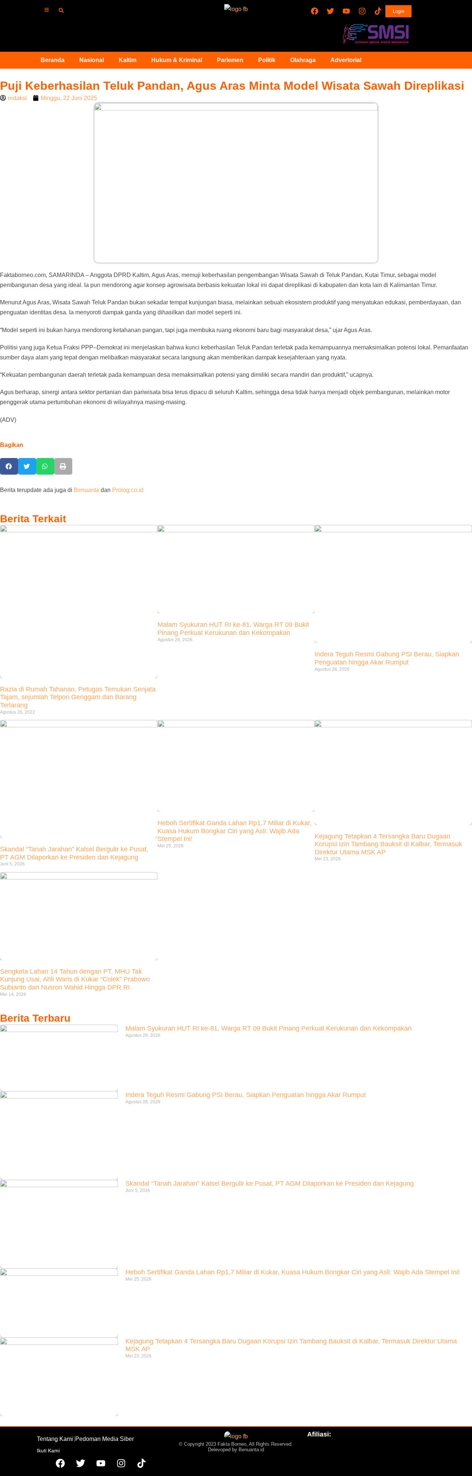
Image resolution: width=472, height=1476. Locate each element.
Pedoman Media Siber (104, 1439)
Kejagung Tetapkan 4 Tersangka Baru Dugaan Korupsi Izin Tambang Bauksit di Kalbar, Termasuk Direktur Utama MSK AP (388, 844)
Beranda (53, 60)
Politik (266, 60)
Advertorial (345, 60)
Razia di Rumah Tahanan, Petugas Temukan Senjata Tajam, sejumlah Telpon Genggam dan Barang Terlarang (78, 697)
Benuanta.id (251, 1449)
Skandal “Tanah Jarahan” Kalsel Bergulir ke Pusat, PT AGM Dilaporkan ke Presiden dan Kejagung (74, 853)
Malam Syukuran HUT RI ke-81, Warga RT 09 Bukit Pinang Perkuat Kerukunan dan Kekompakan (233, 628)
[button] (61, 10)
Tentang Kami (55, 1439)
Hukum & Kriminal (176, 60)
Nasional (91, 60)
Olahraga (303, 60)
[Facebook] (314, 11)
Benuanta (86, 490)
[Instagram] (362, 11)
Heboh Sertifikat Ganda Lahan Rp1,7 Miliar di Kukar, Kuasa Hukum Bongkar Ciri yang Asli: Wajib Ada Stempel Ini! (234, 831)
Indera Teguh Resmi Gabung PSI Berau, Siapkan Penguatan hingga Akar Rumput (387, 658)
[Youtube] (346, 11)
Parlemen (230, 60)
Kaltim (127, 60)
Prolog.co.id (127, 490)
